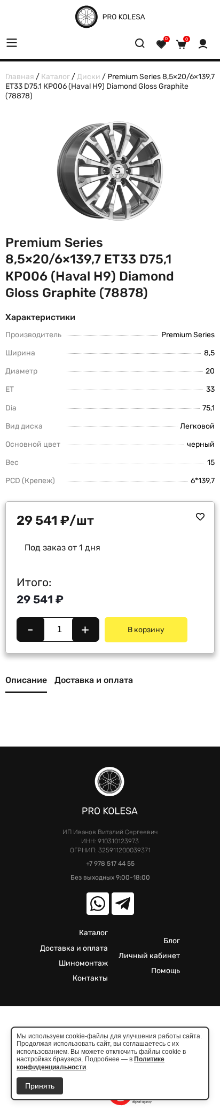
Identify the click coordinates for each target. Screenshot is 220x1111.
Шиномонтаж (83, 963)
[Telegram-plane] (123, 903)
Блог (171, 940)
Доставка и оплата (74, 948)
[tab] (26, 684)
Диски (88, 76)
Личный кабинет (149, 955)
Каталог (55, 76)
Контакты (90, 978)
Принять (39, 1086)
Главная (19, 76)
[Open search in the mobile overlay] (140, 45)
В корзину (146, 629)
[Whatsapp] (98, 903)
